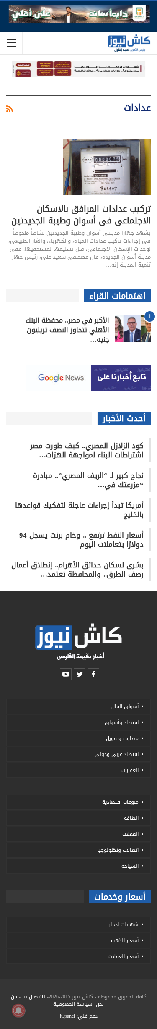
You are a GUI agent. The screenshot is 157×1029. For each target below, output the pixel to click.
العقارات (130, 770)
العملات (130, 834)
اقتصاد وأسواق (122, 722)
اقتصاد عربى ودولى (117, 754)
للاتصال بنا (33, 996)
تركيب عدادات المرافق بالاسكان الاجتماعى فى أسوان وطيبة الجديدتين (81, 214)
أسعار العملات (123, 956)
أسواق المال (125, 706)
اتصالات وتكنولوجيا (118, 850)
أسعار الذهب (125, 940)
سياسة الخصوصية (73, 1004)
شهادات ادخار (124, 924)
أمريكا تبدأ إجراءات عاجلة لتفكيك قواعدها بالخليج (79, 510)
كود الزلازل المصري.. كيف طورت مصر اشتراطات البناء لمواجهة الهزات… (87, 450)
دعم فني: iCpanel (79, 1016)
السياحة (130, 866)
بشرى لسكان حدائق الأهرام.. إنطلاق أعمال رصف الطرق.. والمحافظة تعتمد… (77, 569)
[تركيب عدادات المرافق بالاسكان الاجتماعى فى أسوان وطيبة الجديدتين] (107, 167)
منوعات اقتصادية (120, 802)
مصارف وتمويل (122, 738)
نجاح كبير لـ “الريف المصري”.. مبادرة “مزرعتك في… (88, 480)
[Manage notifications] (18, 1010)
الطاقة (131, 818)
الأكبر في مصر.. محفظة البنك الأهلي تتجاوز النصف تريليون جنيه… (67, 330)
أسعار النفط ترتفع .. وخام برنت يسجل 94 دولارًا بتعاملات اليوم (81, 539)
